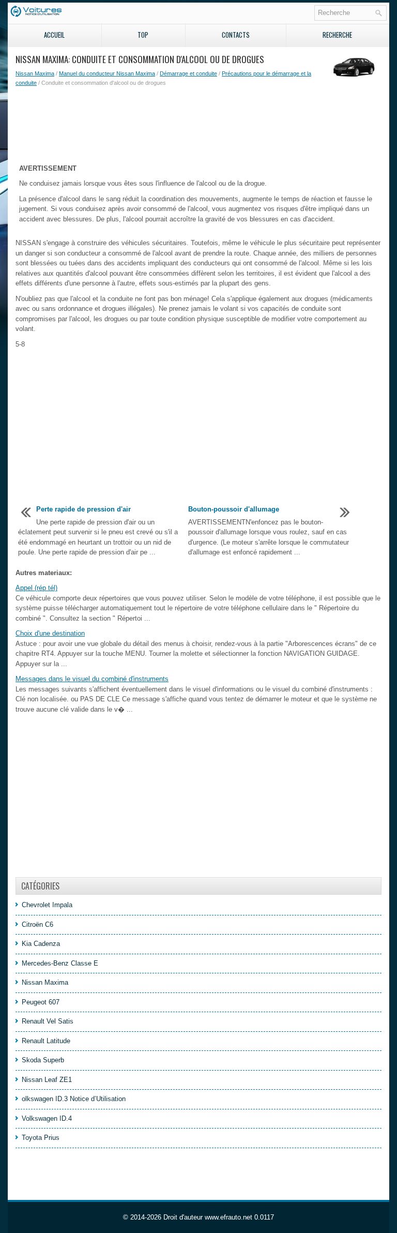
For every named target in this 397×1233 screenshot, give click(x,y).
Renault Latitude (46, 1041)
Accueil (54, 34)
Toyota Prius (40, 1137)
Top (143, 34)
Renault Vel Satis (47, 1021)
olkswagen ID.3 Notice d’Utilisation (74, 1099)
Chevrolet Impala (47, 905)
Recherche (337, 34)
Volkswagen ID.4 (47, 1118)
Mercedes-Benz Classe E (60, 963)
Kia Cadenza (41, 944)
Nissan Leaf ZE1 (47, 1080)
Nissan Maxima (35, 73)
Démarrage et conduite (188, 73)
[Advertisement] (198, 124)
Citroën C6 (37, 924)
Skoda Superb (43, 1060)
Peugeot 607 (40, 1002)
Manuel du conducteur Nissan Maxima (107, 73)
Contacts (236, 34)
